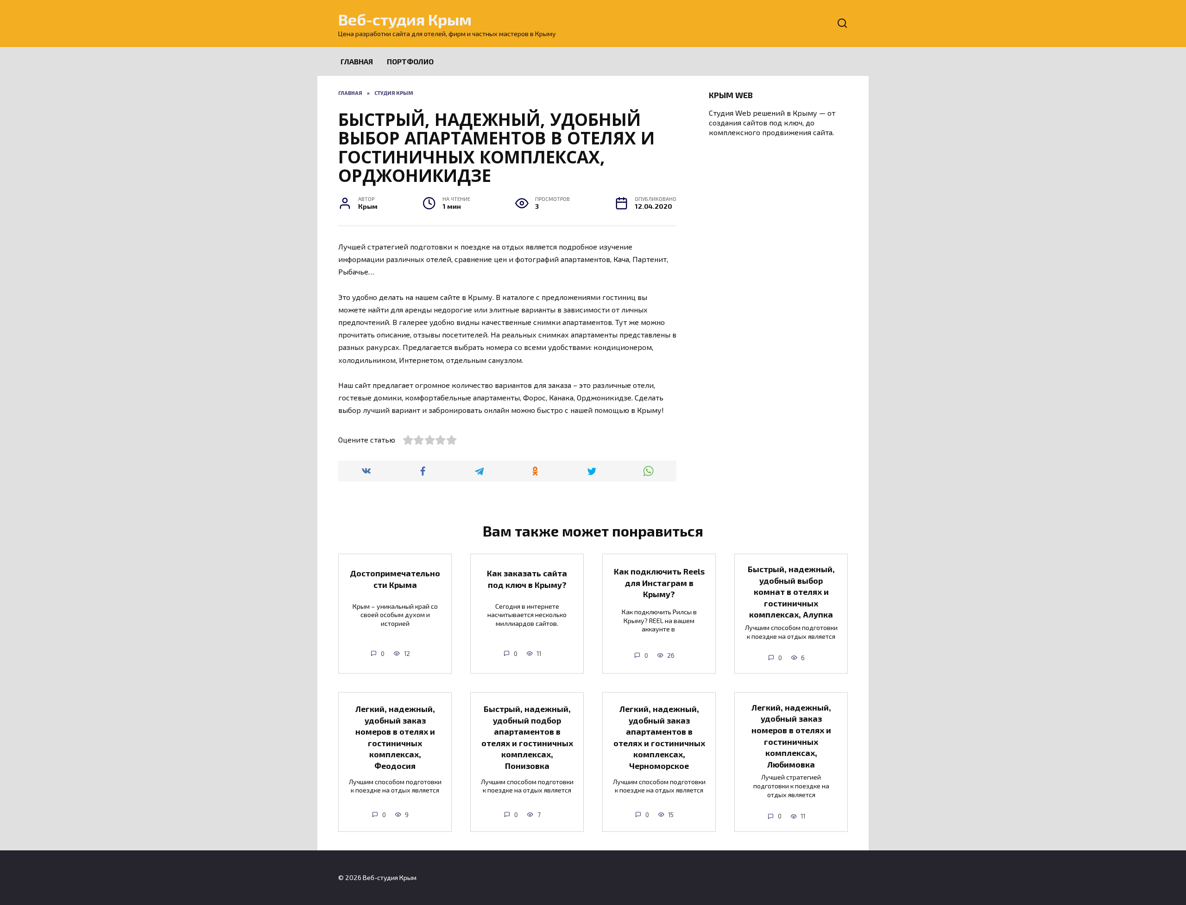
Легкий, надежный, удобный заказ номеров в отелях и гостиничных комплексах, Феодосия (395, 737)
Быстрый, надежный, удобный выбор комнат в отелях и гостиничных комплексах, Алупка (791, 592)
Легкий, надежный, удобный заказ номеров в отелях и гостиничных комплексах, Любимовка (791, 735)
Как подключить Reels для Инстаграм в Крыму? (659, 582)
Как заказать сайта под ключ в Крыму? (527, 579)
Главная (357, 61)
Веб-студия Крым (405, 19)
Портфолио (410, 61)
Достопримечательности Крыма (395, 579)
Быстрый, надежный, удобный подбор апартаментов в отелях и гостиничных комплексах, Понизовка (527, 737)
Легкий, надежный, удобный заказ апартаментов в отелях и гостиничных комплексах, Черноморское (659, 737)
